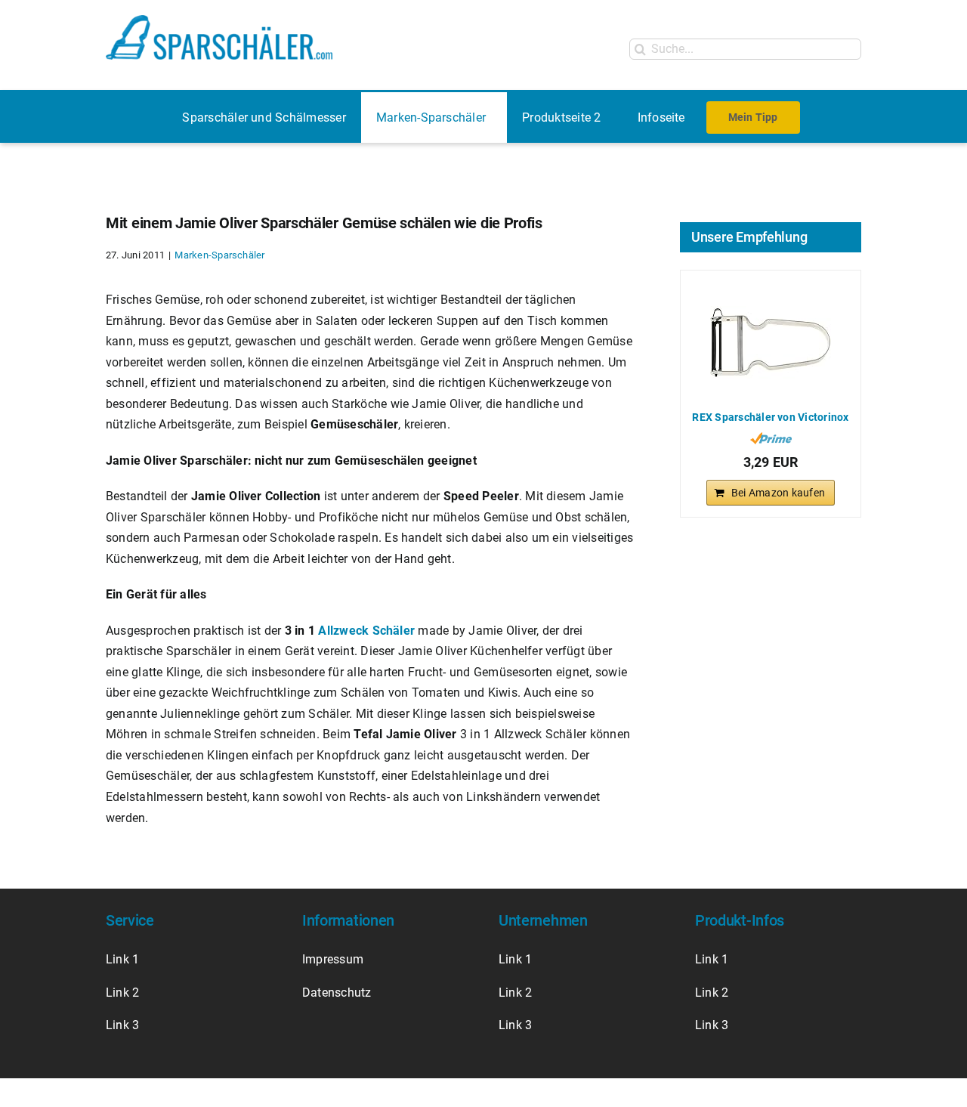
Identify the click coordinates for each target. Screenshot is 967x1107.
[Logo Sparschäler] (219, 21)
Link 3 (122, 1025)
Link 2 (122, 992)
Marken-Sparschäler (219, 255)
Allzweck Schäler (366, 630)
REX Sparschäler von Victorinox (770, 417)
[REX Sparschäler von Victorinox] (770, 342)
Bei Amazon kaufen (778, 493)
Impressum (334, 959)
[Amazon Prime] (771, 438)
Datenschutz (337, 992)
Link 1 (122, 959)
